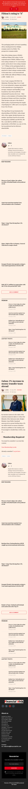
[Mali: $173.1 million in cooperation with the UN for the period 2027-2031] (14, 276)
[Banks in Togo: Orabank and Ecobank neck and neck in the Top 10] (14, 596)
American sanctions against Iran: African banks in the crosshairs (11, 203)
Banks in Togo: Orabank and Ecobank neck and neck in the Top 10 (12, 605)
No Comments (6, 19)
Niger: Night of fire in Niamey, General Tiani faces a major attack (13, 244)
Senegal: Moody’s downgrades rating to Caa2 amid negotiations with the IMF (13, 264)
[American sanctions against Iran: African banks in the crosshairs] (14, 194)
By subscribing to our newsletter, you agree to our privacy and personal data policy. (14, 773)
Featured (19, 389)
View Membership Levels (8, 447)
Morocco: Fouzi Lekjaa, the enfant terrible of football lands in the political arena (13, 182)
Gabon (4, 456)
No (16, 8)
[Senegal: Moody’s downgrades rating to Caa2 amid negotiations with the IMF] (14, 255)
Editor (7, 17)
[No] (26, 6)
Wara (9, 135)
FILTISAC (4, 135)
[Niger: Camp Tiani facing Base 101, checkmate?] (14, 214)
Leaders (19, 17)
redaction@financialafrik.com (12, 746)
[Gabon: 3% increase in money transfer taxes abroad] (14, 403)
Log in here (16, 451)
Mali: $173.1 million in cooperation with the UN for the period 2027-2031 (13, 285)
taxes (8, 456)
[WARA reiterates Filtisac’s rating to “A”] (14, 30)
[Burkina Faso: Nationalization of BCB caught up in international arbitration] (4, 322)
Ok (11, 8)
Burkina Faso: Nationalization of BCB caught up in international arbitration (16, 322)
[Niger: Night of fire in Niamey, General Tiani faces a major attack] (14, 235)
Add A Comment (14, 292)
